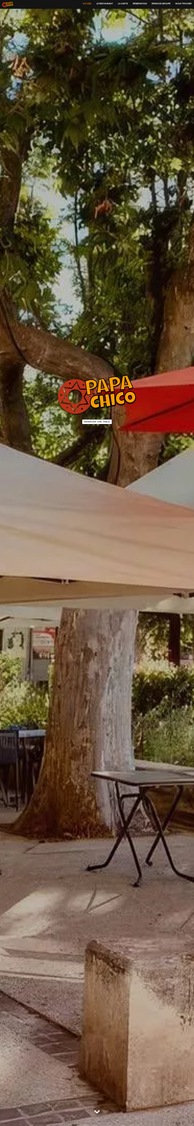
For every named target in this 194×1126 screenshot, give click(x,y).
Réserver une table (97, 422)
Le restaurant (104, 4)
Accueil (87, 4)
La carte (123, 4)
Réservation (140, 4)
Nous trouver (183, 4)
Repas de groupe (161, 4)
